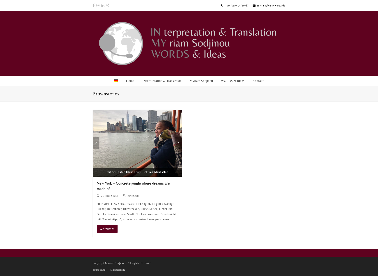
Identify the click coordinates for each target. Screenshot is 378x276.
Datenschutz (117, 269)
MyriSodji (133, 195)
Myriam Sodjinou (115, 263)
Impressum (99, 269)
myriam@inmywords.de (271, 5)
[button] (96, 143)
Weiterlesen (107, 228)
